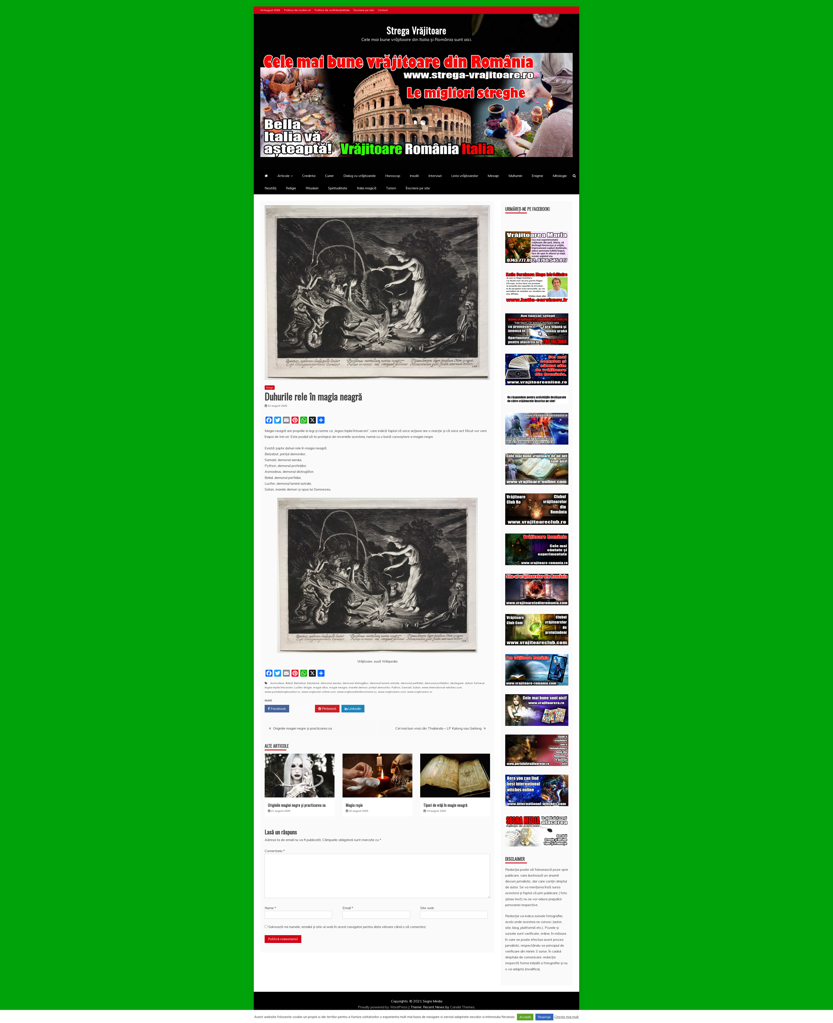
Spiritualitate (337, 188)
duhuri (469, 683)
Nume (270, 908)
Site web (427, 908)
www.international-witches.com (442, 687)
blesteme (313, 683)
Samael (407, 687)
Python (396, 687)
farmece (479, 683)
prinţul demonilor (379, 687)
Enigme (537, 176)
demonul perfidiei (412, 683)
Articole (283, 176)
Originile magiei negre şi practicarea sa (302, 728)
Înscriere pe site (364, 10)
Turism (391, 188)
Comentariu (275, 851)
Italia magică (366, 188)
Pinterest (328, 708)
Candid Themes (462, 1007)
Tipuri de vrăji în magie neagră (445, 805)
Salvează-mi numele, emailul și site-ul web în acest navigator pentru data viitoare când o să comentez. (347, 927)
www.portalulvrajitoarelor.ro (282, 691)
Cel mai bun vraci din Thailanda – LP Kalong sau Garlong (438, 728)
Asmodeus (277, 683)
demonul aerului (331, 683)
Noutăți (270, 188)
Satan (416, 687)
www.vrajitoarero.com (392, 691)
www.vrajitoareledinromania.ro (357, 691)
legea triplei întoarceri (279, 687)
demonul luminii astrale (384, 683)
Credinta (308, 176)
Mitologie (560, 176)
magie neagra (338, 687)
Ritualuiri (312, 188)
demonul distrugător (355, 683)
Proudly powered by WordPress (383, 1007)
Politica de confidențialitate (332, 10)
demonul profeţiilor (437, 683)
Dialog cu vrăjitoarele (359, 176)
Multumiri (515, 176)
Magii (269, 387)
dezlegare (457, 683)
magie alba (320, 687)
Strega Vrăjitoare (416, 30)
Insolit (414, 176)
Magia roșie (354, 805)
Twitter (303, 708)
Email (348, 908)
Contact (383, 10)
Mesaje (493, 176)
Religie (291, 188)
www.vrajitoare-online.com (319, 691)
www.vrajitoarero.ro (419, 691)
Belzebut (300, 683)
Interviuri (435, 176)
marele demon (358, 687)
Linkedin (354, 708)
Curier (329, 176)
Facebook (278, 708)
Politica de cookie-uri (297, 10)
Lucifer (298, 687)
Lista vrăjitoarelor (464, 176)
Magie (308, 687)
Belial (289, 683)
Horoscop (392, 176)
